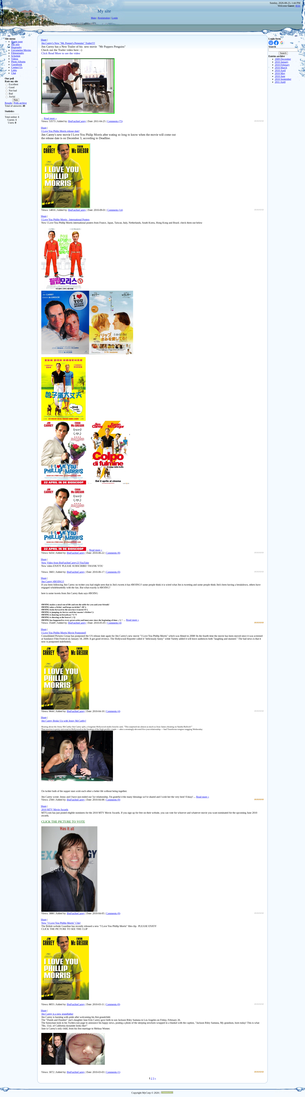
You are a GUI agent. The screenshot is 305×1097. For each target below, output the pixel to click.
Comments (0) (113, 572)
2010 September (283, 79)
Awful (12, 96)
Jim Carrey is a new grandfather (57, 1014)
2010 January (281, 62)
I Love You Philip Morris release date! (60, 131)
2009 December (283, 59)
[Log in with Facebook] (276, 42)
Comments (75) (115, 121)
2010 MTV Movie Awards (54, 809)
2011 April (280, 82)
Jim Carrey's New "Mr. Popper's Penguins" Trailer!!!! (68, 43)
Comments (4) (114, 622)
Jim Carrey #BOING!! (52, 581)
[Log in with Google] (281, 42)
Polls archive (20, 103)
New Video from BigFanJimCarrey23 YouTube (65, 562)
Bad (11, 93)
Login (115, 18)
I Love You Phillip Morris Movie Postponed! (63, 632)
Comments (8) (113, 553)
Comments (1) (113, 1072)
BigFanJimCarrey (77, 121)
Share (44, 39)
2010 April (280, 70)
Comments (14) (115, 210)
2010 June (280, 76)
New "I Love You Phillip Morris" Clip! (61, 923)
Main (93, 18)
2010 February (282, 64)
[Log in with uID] (270, 42)
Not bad (13, 90)
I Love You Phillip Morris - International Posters (65, 219)
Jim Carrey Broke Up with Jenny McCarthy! (63, 720)
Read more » (50, 118)
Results (8, 103)
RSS (298, 5)
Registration (104, 18)
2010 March (281, 67)
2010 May (280, 73)
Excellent (13, 84)
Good (11, 87)
